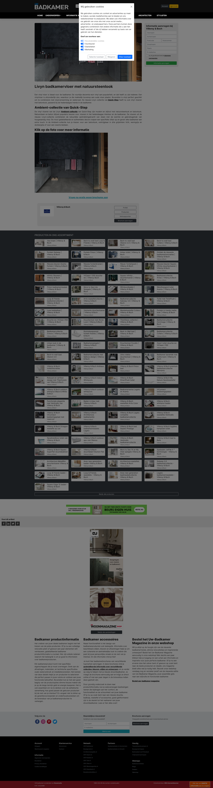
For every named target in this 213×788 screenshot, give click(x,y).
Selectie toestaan (96, 57)
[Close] (131, 6)
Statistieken (90, 47)
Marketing (89, 49)
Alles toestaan (125, 57)
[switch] (82, 44)
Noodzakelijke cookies (94, 41)
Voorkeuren (90, 44)
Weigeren (111, 57)
